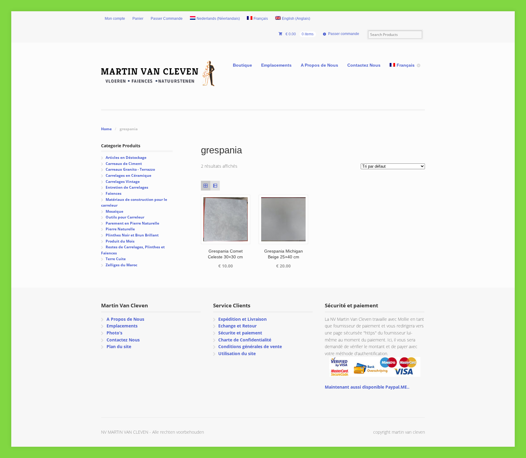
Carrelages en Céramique (128, 175)
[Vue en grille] (205, 185)
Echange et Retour (237, 326)
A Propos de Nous (319, 65)
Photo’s (114, 333)
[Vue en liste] (215, 185)
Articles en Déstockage (126, 157)
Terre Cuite (116, 258)
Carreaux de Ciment (124, 163)
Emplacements (276, 65)
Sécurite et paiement (240, 333)
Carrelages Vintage (123, 181)
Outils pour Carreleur (125, 217)
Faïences (113, 193)
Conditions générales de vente (250, 346)
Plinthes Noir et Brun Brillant (132, 235)
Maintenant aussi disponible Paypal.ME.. (367, 387)
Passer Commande (167, 18)
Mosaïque (114, 211)
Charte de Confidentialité (244, 340)
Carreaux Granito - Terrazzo (130, 169)
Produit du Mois (120, 241)
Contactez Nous (363, 65)
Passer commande (343, 34)
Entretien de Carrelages (127, 187)
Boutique (242, 65)
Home (106, 128)
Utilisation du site (237, 353)
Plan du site (119, 346)
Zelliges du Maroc (121, 264)
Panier (137, 18)
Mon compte (115, 18)
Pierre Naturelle (120, 229)
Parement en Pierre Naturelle (132, 223)
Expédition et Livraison (242, 319)
